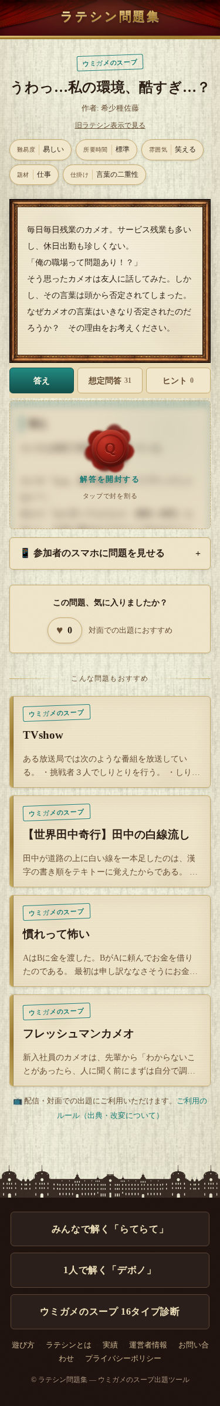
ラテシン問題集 (110, 16)
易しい (40, 149)
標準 (106, 149)
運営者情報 (148, 1345)
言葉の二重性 (104, 174)
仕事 (34, 174)
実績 (110, 1345)
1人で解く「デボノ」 (109, 1270)
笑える (172, 149)
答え (41, 380)
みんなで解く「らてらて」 (110, 1229)
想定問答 (110, 380)
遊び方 (23, 1345)
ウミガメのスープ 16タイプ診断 (110, 1311)
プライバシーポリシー (123, 1358)
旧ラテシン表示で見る (110, 125)
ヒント (178, 380)
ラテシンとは (69, 1345)
